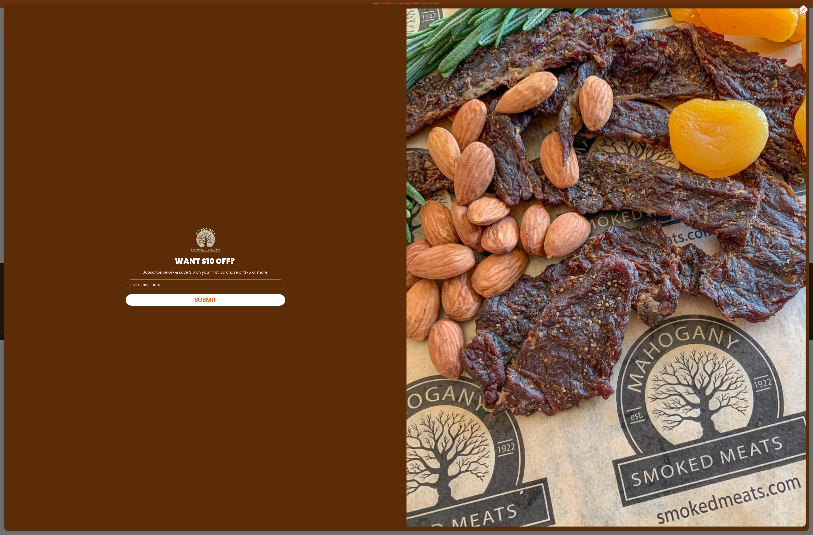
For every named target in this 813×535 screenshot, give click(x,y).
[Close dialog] (803, 9)
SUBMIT (205, 300)
